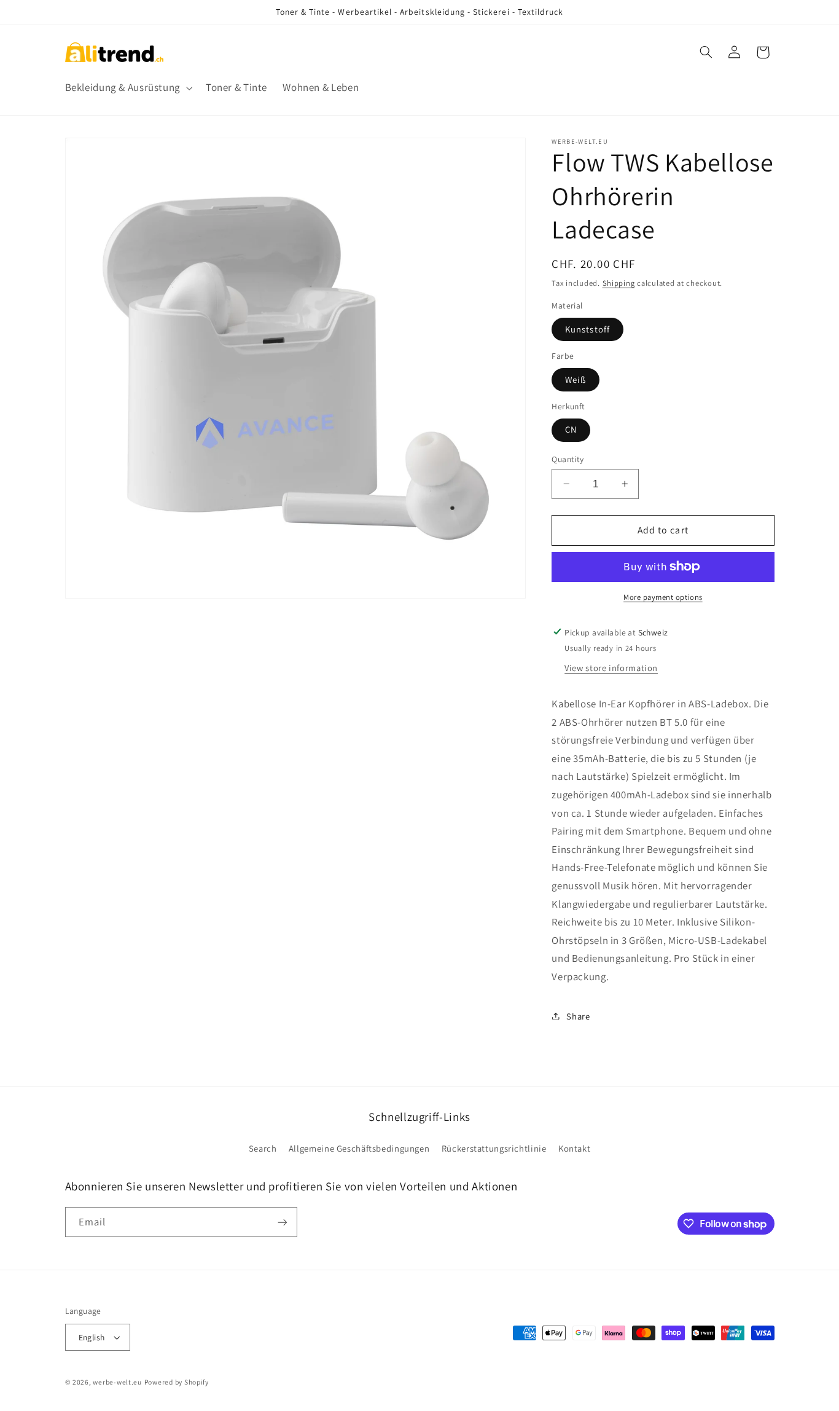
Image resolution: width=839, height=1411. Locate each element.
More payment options (663, 597)
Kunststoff (587, 328)
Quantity (567, 458)
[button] (127, 88)
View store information (611, 668)
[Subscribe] (282, 1222)
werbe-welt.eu (117, 1381)
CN (571, 429)
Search (263, 1148)
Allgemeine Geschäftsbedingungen (359, 1148)
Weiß (575, 379)
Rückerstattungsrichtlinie (494, 1148)
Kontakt (574, 1148)
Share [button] (578, 1015)
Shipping (619, 282)
